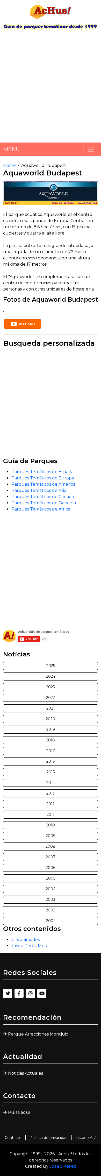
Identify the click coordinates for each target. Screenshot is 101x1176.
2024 (50, 676)
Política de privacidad (49, 1137)
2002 (50, 910)
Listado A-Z (86, 1137)
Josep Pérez (62, 1166)
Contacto (13, 1137)
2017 (50, 750)
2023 (50, 687)
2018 (50, 740)
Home (9, 165)
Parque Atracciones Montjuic (38, 1034)
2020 (50, 719)
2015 (51, 772)
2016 (50, 761)
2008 (50, 846)
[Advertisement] (50, 88)
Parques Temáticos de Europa (42, 478)
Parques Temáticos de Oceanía (43, 502)
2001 (50, 920)
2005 (50, 878)
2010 (50, 825)
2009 (50, 835)
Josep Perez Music (30, 945)
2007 (50, 857)
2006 (50, 867)
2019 (50, 729)
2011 (50, 814)
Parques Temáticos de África (40, 509)
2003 (50, 899)
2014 (50, 782)
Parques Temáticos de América (43, 484)
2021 (50, 708)
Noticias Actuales (25, 1073)
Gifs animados (25, 939)
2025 (50, 665)
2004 (50, 889)
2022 (50, 697)
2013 (50, 793)
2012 (50, 804)
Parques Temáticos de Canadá (42, 496)
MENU (11, 149)
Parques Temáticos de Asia (38, 490)
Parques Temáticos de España (42, 471)
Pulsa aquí (19, 1112)
